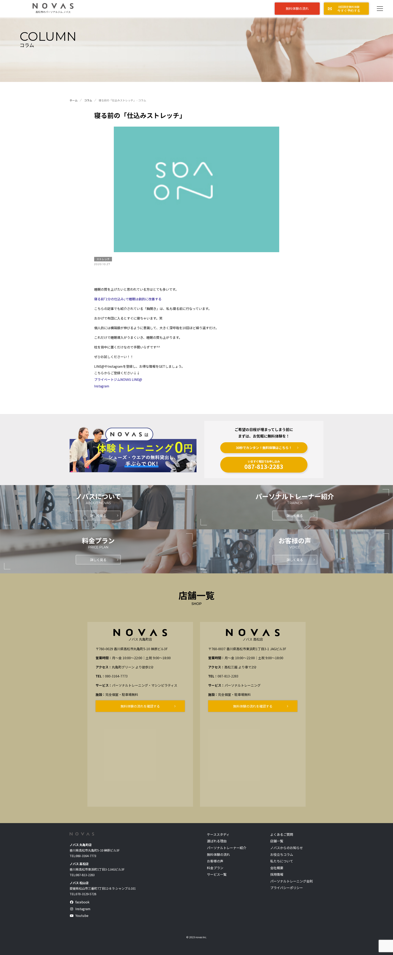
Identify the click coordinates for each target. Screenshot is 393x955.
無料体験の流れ (218, 854)
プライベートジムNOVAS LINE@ (118, 379)
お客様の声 (215, 861)
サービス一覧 (217, 874)
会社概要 (276, 868)
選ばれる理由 (217, 841)
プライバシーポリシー (286, 888)
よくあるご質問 (281, 834)
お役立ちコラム (281, 854)
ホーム (74, 100)
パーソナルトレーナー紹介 (226, 848)
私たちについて (281, 861)
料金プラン (215, 868)
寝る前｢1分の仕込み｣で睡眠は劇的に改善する (127, 298)
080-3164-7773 (116, 676)
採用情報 (276, 874)
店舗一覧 (276, 841)
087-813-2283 (228, 676)
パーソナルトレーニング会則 (291, 881)
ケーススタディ (218, 834)
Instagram (101, 385)
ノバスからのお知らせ (286, 848)
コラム (88, 100)
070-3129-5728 (86, 894)
